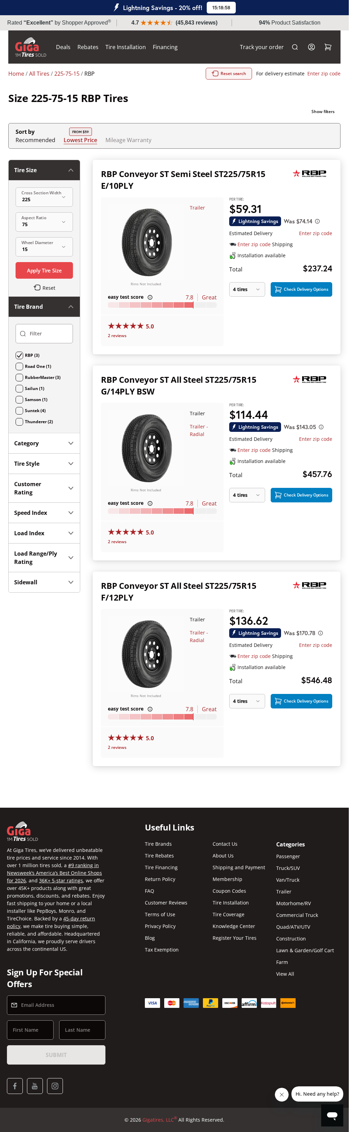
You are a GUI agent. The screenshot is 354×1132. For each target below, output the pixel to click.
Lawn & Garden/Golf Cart (305, 950)
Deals (63, 47)
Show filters (323, 111)
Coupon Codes (229, 891)
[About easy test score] (150, 297)
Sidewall (25, 582)
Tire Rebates (159, 855)
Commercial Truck (297, 915)
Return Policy (160, 879)
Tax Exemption (162, 949)
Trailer (197, 207)
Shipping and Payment (239, 867)
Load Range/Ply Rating (35, 558)
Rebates (88, 47)
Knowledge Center (234, 926)
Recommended (35, 140)
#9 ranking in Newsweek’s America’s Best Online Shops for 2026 (54, 873)
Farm (282, 962)
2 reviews (117, 335)
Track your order (262, 47)
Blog (150, 938)
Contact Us (225, 844)
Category (26, 443)
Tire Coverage (228, 914)
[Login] (311, 47)
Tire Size (25, 170)
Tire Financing (161, 867)
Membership (227, 879)
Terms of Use (160, 914)
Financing (165, 47)
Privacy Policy (160, 926)
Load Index (29, 533)
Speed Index (30, 513)
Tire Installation (125, 47)
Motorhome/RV (293, 903)
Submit (56, 1055)
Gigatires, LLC (159, 1119)
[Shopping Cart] (328, 47)
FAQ (149, 891)
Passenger (288, 856)
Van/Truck (287, 879)
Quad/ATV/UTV (293, 927)
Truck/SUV (288, 868)
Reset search (233, 73)
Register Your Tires (235, 938)
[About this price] (317, 221)
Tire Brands (158, 844)
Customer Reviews (166, 902)
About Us (223, 855)
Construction (291, 938)
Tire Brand (28, 306)
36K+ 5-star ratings (61, 880)
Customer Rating (27, 488)
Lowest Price (80, 140)
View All (285, 974)
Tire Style (26, 463)
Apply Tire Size (44, 270)
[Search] (294, 47)
